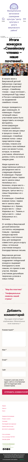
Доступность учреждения (8, 429)
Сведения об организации (8, 416)
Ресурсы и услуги (6, 418)
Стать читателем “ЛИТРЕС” (8, 437)
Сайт (4, 370)
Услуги (3, 411)
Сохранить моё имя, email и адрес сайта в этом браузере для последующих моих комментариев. (14, 383)
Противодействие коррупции (9, 424)
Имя (4, 350)
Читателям (4, 421)
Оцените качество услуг (7, 426)
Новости (4, 408)
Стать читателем (6, 434)
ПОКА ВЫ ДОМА (6, 439)
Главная (4, 405)
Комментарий (8, 330)
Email (4, 360)
